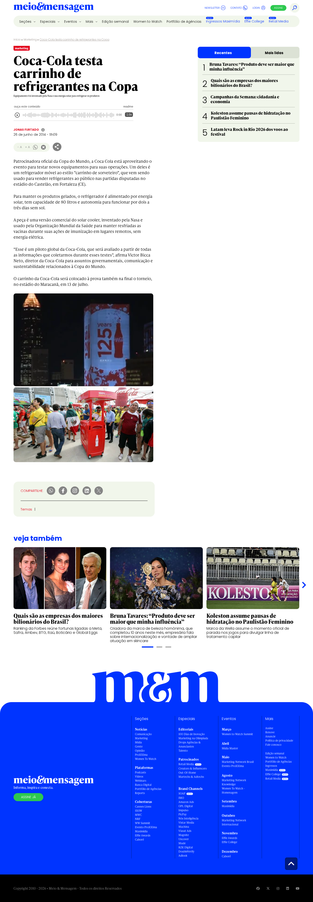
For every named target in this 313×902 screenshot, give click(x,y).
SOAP (181, 793)
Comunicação (143, 734)
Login (256, 8)
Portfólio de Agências (184, 21)
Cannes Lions (143, 806)
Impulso (183, 810)
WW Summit (142, 823)
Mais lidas (274, 52)
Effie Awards (142, 835)
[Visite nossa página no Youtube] (297, 888)
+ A (27, 147)
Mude (182, 843)
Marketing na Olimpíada (193, 738)
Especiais (48, 21)
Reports (140, 793)
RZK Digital (185, 847)
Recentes (223, 52)
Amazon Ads (186, 802)
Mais (90, 21)
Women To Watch (145, 759)
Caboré (139, 839)
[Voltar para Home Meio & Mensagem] (54, 7)
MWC (138, 815)
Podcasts (140, 772)
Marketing (30, 39)
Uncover (183, 839)
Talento (183, 751)
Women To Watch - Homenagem (233, 790)
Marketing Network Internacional (234, 822)
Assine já (28, 797)
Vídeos (139, 776)
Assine (278, 8)
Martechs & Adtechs (191, 777)
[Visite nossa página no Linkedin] (287, 888)
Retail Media (278, 21)
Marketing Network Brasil (238, 762)
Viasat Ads (184, 831)
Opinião (140, 751)
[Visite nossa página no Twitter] (268, 888)
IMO (181, 798)
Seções (25, 21)
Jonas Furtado (26, 130)
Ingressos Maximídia (223, 21)
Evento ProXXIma (146, 827)
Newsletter (212, 8)
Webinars (140, 781)
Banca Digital (143, 785)
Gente (139, 746)
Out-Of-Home (187, 773)
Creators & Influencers (192, 768)
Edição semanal (115, 21)
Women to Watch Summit (237, 734)
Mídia (138, 742)
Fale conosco (273, 745)
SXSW (138, 811)
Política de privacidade (279, 740)
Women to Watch (147, 21)
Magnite (183, 835)
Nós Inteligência (188, 818)
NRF (137, 819)
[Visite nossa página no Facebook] (258, 888)
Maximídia (141, 831)
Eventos (71, 21)
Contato (236, 8)
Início (17, 39)
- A (19, 147)
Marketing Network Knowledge (234, 782)
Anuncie (270, 736)
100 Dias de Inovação (191, 734)
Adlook (182, 856)
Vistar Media (186, 823)
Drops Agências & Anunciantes (189, 744)
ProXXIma (141, 755)
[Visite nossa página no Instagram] (278, 888)
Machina (183, 827)
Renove (270, 732)
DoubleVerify (186, 851)
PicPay (182, 814)
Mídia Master (230, 748)
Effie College (254, 21)
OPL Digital (185, 806)
